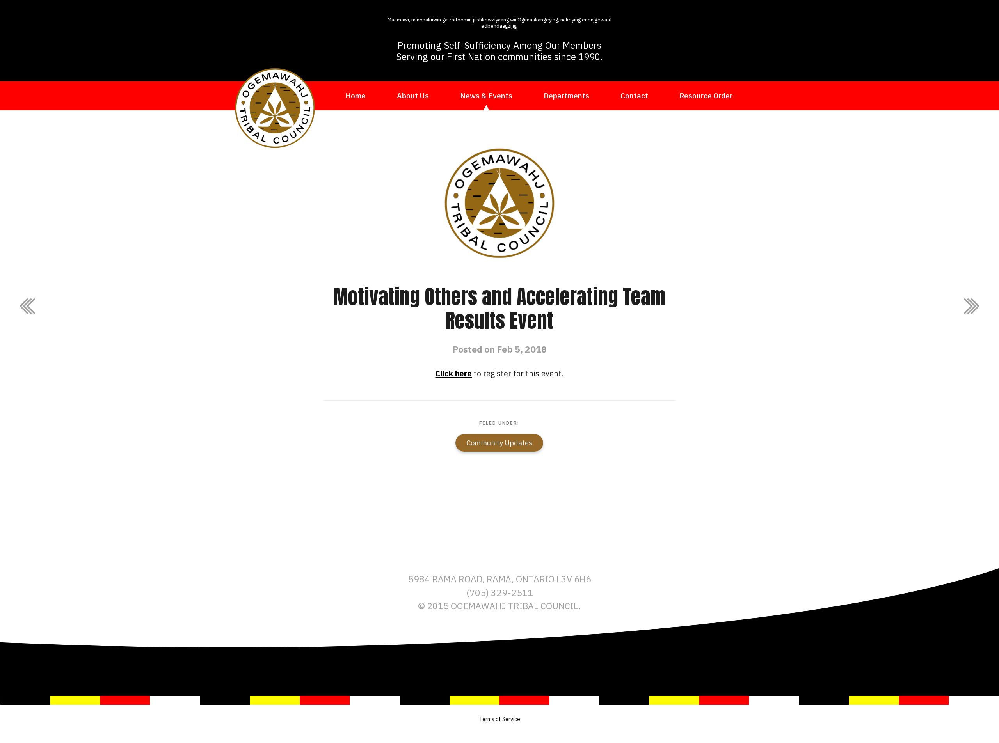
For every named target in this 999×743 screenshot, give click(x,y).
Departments (566, 95)
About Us (413, 95)
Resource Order (705, 95)
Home (355, 95)
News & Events (486, 95)
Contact (634, 95)
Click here (453, 373)
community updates (499, 442)
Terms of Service (499, 719)
